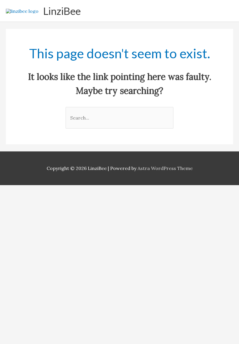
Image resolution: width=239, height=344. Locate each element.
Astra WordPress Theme (165, 168)
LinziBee (62, 11)
